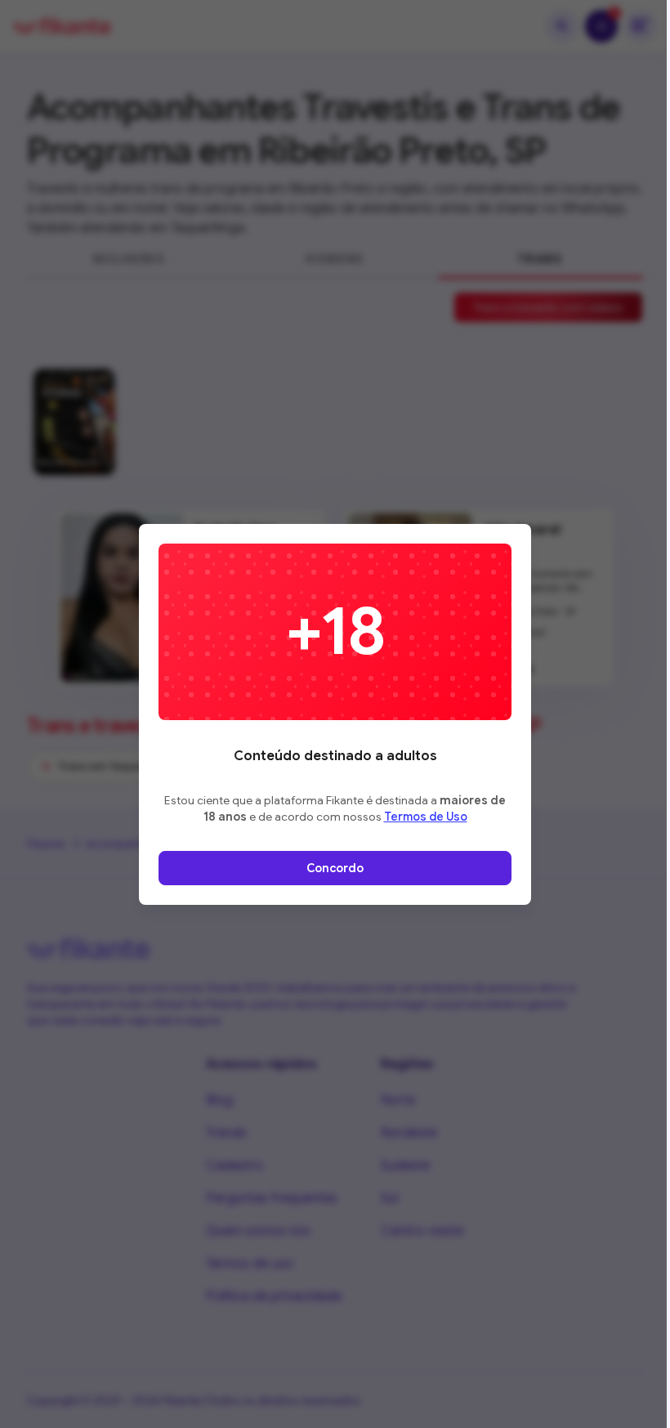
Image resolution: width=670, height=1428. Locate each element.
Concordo (335, 868)
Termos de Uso (425, 816)
